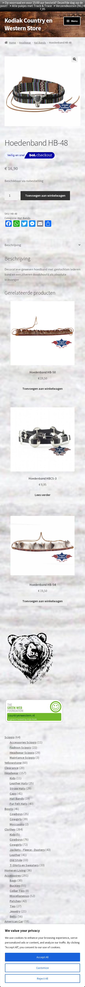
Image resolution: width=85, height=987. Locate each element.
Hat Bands (40, 42)
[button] (74, 59)
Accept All (42, 957)
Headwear (25, 42)
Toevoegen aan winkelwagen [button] (42, 389)
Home (12, 42)
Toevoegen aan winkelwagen (45, 195)
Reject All (42, 978)
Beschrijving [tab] (13, 245)
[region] (42, 955)
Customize (42, 968)
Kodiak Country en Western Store (28, 24)
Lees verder (42, 495)
